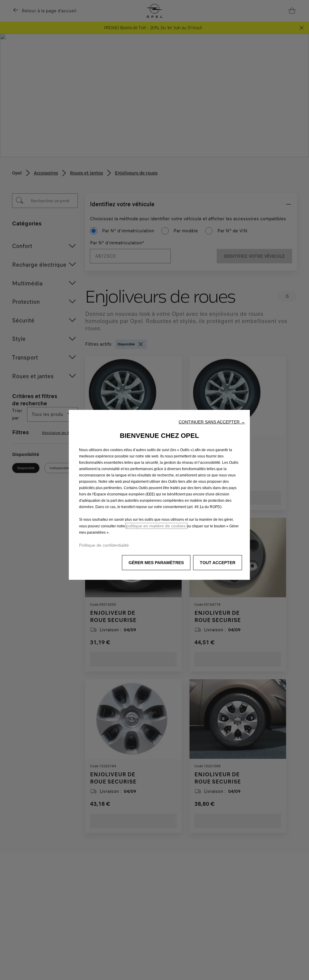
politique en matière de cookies (156, 525)
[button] (212, 421)
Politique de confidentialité (104, 545)
